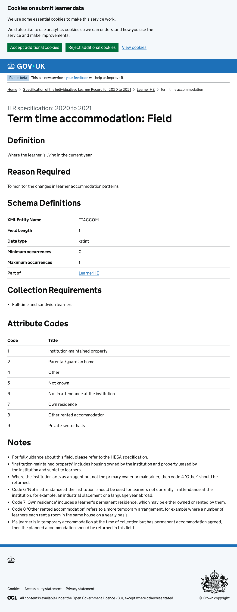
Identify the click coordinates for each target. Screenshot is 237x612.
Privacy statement (80, 589)
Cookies (13, 589)
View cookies (134, 47)
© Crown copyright (214, 598)
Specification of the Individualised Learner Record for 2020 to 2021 (77, 89)
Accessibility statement (43, 589)
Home (12, 89)
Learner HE (146, 89)
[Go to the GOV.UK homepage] (26, 66)
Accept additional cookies (34, 47)
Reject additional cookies (92, 47)
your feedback (77, 77)
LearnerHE (89, 273)
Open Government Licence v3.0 (97, 598)
